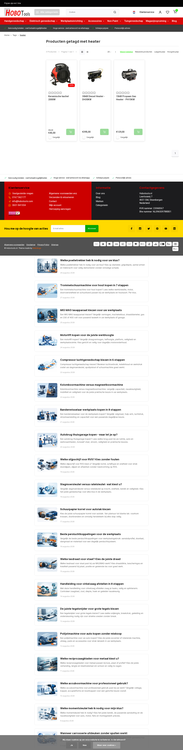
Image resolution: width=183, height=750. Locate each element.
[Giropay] (162, 244)
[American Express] (149, 244)
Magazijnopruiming (156, 21)
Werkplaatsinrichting (72, 21)
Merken (99, 201)
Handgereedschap (14, 21)
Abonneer (92, 228)
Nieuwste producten (143, 52)
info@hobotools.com (22, 201)
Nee (84, 745)
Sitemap (54, 244)
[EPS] (169, 244)
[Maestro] (136, 244)
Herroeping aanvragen (60, 209)
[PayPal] (175, 249)
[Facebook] (131, 228)
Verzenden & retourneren (61, 197)
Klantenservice (147, 12)
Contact (53, 201)
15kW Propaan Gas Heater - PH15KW (126, 98)
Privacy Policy (43, 244)
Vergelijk (56, 137)
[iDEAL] (103, 244)
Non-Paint (113, 21)
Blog (174, 21)
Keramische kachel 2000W (58, 98)
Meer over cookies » (106, 745)
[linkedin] (174, 228)
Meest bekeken (126, 52)
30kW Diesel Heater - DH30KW (93, 98)
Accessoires (95, 21)
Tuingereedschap (133, 21)
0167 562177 (19, 197)
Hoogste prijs (173, 52)
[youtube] (165, 228)
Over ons (100, 193)
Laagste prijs (159, 52)
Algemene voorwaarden (14, 244)
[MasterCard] (110, 244)
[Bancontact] (123, 244)
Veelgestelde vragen (22, 193)
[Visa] (116, 244)
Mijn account (55, 205)
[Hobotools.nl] (17, 12)
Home (6, 35)
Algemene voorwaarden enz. (63, 193)
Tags (15, 35)
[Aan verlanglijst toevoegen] (72, 64)
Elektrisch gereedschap (42, 21)
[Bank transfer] (97, 244)
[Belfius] (143, 244)
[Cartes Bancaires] (175, 244)
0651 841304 (19, 205)
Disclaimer (30, 244)
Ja (71, 745)
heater (23, 35)
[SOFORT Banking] (129, 244)
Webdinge (36, 248)
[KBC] (156, 244)
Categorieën (102, 205)
